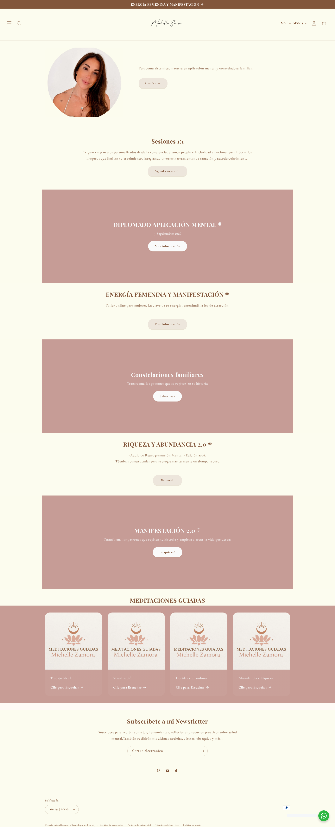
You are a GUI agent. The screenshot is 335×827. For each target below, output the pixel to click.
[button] (9, 23)
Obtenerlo (167, 480)
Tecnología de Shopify (84, 824)
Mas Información (167, 324)
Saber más (167, 396)
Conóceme (153, 83)
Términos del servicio (167, 824)
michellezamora (62, 824)
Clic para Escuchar (64, 687)
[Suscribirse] (202, 751)
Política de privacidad (139, 824)
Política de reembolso (111, 824)
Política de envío (192, 824)
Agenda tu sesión (167, 171)
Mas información (167, 246)
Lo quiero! (168, 552)
